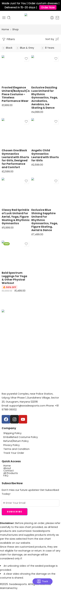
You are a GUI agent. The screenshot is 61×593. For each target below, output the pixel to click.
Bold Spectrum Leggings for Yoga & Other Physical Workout (14, 278)
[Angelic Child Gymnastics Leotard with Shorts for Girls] (45, 132)
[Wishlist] (26, 58)
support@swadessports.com (27, 405)
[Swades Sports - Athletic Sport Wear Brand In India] (30, 17)
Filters (10, 39)
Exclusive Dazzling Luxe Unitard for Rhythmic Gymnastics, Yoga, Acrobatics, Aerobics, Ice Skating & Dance (44, 97)
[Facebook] (6, 419)
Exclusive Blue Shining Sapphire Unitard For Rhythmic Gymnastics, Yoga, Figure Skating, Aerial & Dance (44, 220)
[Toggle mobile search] (9, 18)
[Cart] (57, 18)
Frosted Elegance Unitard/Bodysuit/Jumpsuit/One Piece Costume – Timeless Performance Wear (16, 94)
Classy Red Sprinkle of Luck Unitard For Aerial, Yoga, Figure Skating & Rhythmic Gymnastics (16, 216)
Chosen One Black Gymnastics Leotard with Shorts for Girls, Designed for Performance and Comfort (15, 159)
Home (5, 29)
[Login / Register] (52, 18)
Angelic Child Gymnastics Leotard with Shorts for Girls (45, 155)
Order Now (48, 7)
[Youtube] (23, 419)
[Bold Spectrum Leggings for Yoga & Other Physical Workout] (16, 255)
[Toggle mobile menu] (4, 18)
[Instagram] (14, 419)
